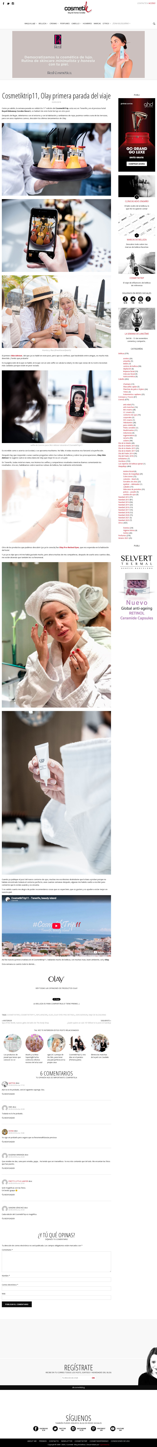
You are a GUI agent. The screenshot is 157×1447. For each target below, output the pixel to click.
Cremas (53, 23)
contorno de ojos (130, 415)
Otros (106, 23)
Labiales (126, 487)
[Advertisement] (136, 670)
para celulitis (128, 425)
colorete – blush (129, 479)
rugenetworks (104, 1445)
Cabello (121, 379)
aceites (126, 358)
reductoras (127, 433)
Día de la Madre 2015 (126, 448)
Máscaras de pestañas (132, 489)
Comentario (7, 1250)
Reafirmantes (128, 430)
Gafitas (11, 1083)
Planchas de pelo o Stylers (133, 389)
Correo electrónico (10, 1285)
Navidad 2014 (123, 502)
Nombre (6, 1275)
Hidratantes (127, 422)
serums (126, 438)
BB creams (127, 409)
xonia (11, 1131)
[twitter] (8, 3)
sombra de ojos (129, 494)
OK (93, 1378)
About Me (32, 1441)
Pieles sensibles (129, 428)
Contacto (142, 3)
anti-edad (127, 404)
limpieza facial (128, 371)
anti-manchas (128, 407)
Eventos (126, 528)
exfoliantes (122, 458)
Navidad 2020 (123, 515)
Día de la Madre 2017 (126, 451)
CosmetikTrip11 (28, 1015)
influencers (42, 1015)
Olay (51, 1015)
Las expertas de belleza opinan (130, 464)
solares (126, 440)
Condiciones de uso (120, 1441)
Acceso (151, 3)
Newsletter (66, 1441)
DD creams (127, 420)
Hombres (122, 461)
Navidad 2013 (123, 499)
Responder (9, 1094)
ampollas (127, 361)
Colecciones (128, 476)
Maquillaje (30, 23)
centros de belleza (130, 366)
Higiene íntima (129, 530)
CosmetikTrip (13, 1015)
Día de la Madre (124, 443)
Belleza (42, 23)
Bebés (125, 363)
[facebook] (3, 3)
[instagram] (13, 3)
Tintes (125, 392)
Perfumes (122, 535)
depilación (127, 369)
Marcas (97, 23)
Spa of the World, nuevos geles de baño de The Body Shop (25, 1023)
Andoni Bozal (128, 471)
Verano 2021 (123, 538)
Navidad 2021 (123, 517)
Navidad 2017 (123, 510)
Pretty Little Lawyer (18, 1181)
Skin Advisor (82, 1015)
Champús (127, 384)
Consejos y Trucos (125, 397)
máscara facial (129, 374)
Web (3, 1293)
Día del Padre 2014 (125, 453)
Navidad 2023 (123, 520)
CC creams (127, 412)
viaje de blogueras (97, 1015)
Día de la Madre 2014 (126, 446)
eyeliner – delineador (131, 484)
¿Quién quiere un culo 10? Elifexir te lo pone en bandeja (89, 1023)
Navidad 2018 (123, 512)
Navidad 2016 (123, 507)
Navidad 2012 (123, 497)
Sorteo (126, 533)
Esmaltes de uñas (130, 481)
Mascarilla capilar (130, 386)
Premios (43, 1441)
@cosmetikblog (78, 1387)
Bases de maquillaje (131, 474)
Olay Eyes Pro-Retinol (64, 1015)
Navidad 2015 (123, 505)
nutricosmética (129, 376)
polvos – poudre (129, 492)
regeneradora (128, 435)
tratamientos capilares (132, 394)
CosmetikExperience (99, 1441)
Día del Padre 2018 (125, 456)
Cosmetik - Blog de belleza (75, 1445)
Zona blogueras (120, 23)
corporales (127, 417)
